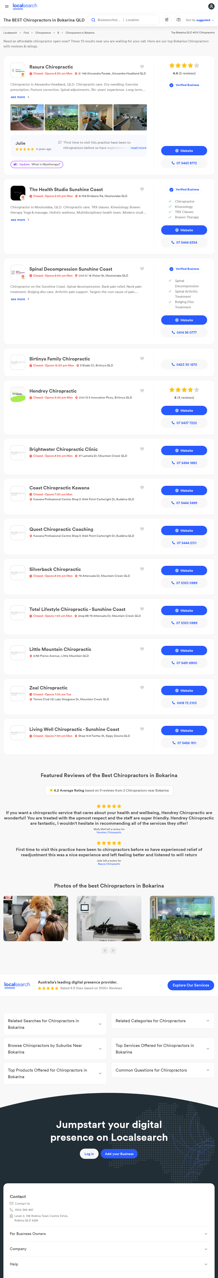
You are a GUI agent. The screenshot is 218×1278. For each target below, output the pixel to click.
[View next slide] (113, 950)
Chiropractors (43, 32)
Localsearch (10, 32)
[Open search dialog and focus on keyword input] (91, 20)
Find (26, 32)
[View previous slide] (105, 950)
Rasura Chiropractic (109, 863)
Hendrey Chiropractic (109, 832)
